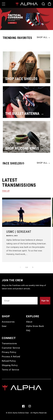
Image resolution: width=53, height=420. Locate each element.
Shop (6, 316)
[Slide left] (20, 267)
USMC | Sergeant (18, 231)
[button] (3, 4)
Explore (32, 316)
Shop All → (43, 37)
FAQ (28, 330)
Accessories (8, 322)
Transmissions (9, 343)
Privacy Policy (9, 352)
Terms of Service (10, 369)
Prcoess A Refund (11, 356)
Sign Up (45, 300)
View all (5, 191)
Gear (4, 326)
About (29, 322)
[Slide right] (33, 267)
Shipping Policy (10, 365)
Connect (9, 338)
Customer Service (11, 348)
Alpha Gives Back (35, 326)
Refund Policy (9, 361)
